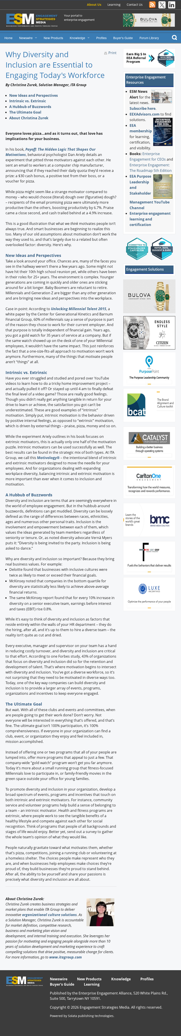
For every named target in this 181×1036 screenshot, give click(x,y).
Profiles (101, 38)
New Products (53, 38)
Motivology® (48, 457)
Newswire (26, 38)
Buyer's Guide (123, 38)
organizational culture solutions (49, 914)
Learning (114, 4)
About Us (94, 4)
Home (8, 38)
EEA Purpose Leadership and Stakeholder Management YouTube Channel (150, 192)
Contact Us (135, 4)
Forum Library (149, 38)
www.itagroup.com (65, 957)
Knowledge (77, 38)
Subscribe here (142, 108)
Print (112, 52)
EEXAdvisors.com (145, 114)
